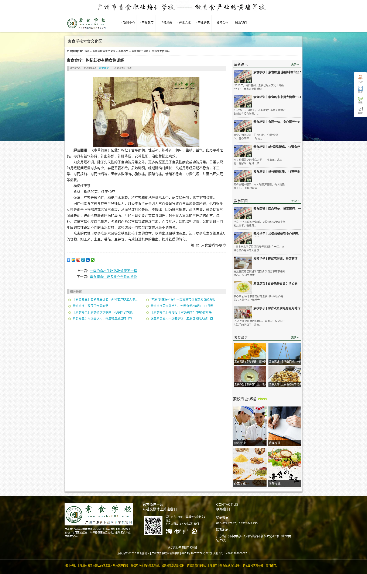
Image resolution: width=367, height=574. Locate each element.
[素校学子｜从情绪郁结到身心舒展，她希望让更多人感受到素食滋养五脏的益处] (243, 238)
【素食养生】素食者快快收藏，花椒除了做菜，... (105, 312)
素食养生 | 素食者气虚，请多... (251, 384)
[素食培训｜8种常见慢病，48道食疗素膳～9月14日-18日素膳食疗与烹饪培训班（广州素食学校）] (243, 151)
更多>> (295, 64)
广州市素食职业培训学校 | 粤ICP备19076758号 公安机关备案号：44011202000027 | (199, 553)
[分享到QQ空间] (73, 260)
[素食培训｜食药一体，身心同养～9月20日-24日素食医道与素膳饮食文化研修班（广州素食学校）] (243, 126)
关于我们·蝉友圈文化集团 (182, 547)
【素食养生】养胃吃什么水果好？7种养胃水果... (182, 312)
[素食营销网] (86, 28)
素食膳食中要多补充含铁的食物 (113, 277)
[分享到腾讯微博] (83, 260)
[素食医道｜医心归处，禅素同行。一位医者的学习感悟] (243, 213)
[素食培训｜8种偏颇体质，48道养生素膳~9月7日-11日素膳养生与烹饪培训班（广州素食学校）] (243, 176)
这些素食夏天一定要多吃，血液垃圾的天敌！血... (183, 318)
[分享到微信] (93, 260)
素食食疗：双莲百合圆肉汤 (90, 305)
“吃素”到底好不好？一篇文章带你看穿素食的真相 (183, 299)
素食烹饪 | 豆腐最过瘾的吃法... (286, 384)
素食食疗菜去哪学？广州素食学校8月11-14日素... (183, 305)
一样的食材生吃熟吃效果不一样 (113, 271)
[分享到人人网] (88, 260)
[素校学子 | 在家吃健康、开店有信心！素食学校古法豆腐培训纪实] (243, 263)
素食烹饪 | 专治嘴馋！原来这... (251, 361)
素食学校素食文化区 (103, 51)
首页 (87, 51)
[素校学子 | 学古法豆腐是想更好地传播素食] (243, 312)
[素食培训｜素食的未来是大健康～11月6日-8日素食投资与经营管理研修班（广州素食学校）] (243, 101)
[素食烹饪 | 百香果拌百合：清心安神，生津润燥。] (243, 287)
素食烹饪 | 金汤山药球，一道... (286, 361)
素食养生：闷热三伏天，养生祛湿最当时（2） (103, 318)
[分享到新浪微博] (78, 260)
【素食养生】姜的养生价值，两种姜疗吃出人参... (105, 299)
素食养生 (123, 51)
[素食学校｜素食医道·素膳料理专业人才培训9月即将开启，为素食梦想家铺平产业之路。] (243, 76)
